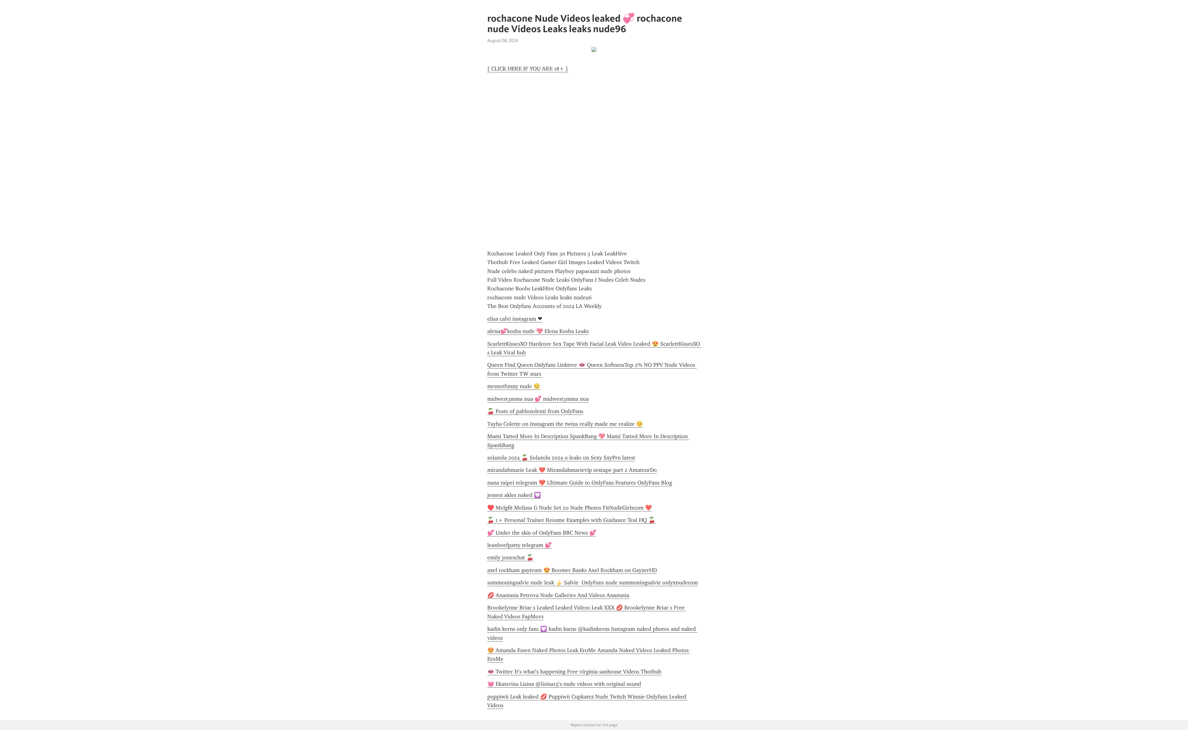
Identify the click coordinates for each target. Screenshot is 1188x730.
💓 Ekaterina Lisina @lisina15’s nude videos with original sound (564, 684)
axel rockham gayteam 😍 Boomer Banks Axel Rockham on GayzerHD (572, 570)
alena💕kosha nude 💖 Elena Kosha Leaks (538, 331)
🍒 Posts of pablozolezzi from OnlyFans (535, 411)
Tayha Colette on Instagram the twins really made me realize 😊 (565, 423)
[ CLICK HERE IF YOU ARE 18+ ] (527, 68)
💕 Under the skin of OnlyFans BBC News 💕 (541, 532)
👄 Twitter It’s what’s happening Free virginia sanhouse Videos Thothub (574, 671)
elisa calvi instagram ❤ (514, 318)
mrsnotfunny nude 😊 (513, 386)
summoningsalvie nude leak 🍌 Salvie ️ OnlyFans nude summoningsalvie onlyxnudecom (592, 582)
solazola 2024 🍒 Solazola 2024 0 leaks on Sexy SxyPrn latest (561, 457)
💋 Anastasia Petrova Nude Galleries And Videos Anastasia (558, 595)
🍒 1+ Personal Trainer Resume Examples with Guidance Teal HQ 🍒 (571, 520)
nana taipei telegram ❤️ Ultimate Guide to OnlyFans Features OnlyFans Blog (579, 482)
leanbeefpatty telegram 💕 (519, 545)
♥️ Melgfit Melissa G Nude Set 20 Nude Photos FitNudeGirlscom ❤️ (569, 507)
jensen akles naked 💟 (514, 495)
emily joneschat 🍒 (510, 557)
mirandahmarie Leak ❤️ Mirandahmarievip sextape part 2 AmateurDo (572, 470)
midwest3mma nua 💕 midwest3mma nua (538, 398)
